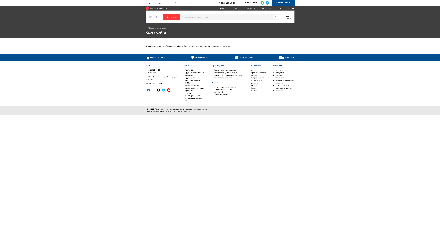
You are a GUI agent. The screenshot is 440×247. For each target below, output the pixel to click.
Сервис (186, 3)
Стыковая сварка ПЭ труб (223, 89)
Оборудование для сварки (195, 101)
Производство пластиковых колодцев (228, 75)
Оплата (170, 3)
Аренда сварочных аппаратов (225, 87)
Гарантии (178, 3)
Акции (155, 3)
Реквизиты (279, 83)
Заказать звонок (284, 3)
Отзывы (254, 75)
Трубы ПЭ (189, 70)
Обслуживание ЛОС (221, 94)
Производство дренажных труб (225, 73)
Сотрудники (279, 73)
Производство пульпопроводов (225, 70)
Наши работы (196, 3)
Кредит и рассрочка (258, 73)
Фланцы (188, 93)
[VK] (148, 90)
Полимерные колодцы (193, 96)
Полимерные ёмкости (193, 98)
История (278, 70)
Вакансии (278, 75)
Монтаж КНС (218, 92)
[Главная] (146, 28)
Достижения (279, 78)
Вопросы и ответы (258, 78)
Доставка (162, 3)
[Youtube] (168, 90)
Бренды (148, 3)
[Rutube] (153, 90)
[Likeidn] (163, 90)
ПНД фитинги (190, 83)
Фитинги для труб (192, 85)
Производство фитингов (223, 78)
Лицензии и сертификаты (284, 80)
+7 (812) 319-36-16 (153, 70)
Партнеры (279, 90)
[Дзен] (158, 90)
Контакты (291, 8)
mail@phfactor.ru (152, 72)
